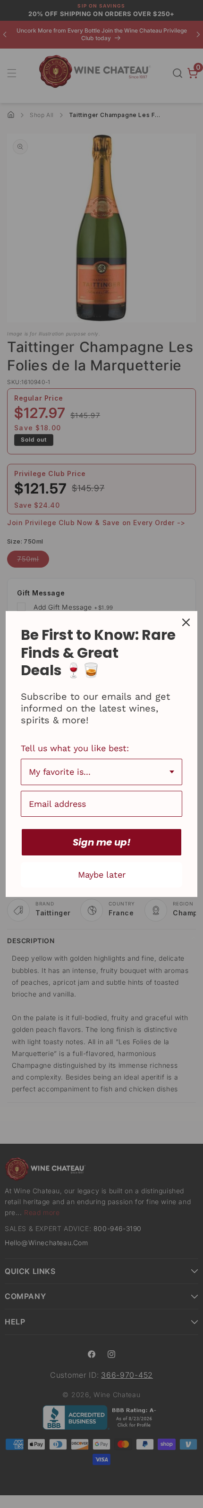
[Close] (186, 622)
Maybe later (102, 875)
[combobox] (101, 772)
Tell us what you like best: (75, 748)
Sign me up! (102, 842)
